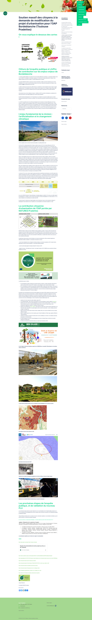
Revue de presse (64, 101)
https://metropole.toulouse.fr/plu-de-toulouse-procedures (27, 560)
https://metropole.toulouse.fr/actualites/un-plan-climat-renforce (28, 565)
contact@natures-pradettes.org (25, 607)
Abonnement (63, 80)
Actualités (80, 2)
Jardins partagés (81, 9)
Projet (80, 4)
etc (33, 305)
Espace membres (64, 124)
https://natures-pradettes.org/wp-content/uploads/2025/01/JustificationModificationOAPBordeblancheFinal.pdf (35, 555)
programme (54, 301)
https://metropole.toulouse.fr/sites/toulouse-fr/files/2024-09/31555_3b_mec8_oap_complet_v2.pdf (34, 563)
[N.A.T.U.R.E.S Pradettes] (5, 13)
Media (79, 24)
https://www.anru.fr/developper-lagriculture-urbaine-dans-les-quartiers (29, 572)
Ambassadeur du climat (82, 19)
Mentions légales (64, 121)
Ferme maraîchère (81, 7)
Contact (62, 72)
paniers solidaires (32, 306)
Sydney (37, 618)
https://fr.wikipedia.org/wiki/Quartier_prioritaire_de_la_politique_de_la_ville (30, 570)
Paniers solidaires (81, 14)
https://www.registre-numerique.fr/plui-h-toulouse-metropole (28, 542)
